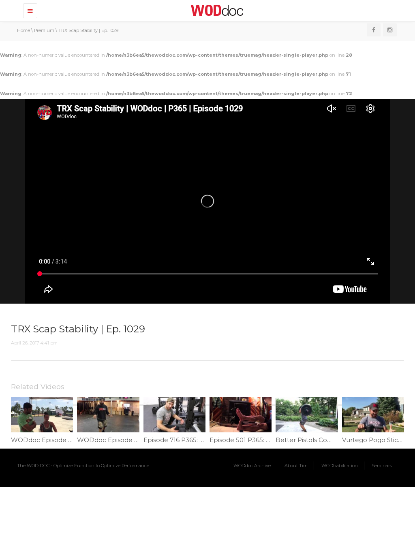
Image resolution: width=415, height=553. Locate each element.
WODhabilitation (339, 465)
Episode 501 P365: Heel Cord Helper (265, 440)
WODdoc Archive (252, 465)
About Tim (296, 465)
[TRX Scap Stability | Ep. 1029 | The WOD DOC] (215, 10)
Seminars (382, 465)
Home (23, 30)
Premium (44, 30)
